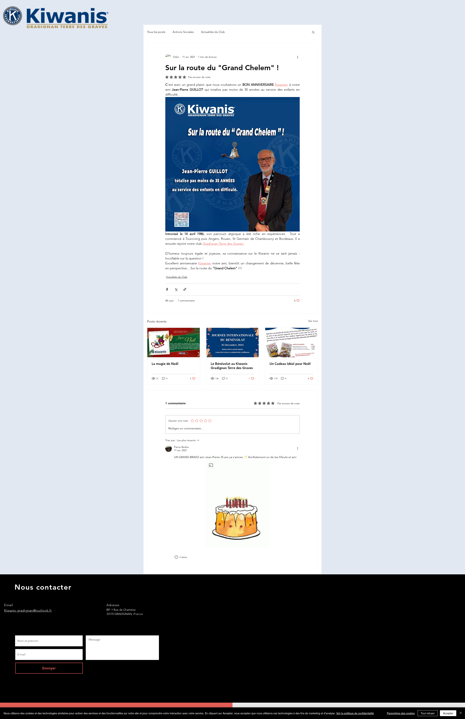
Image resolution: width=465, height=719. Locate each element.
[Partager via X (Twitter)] (176, 289)
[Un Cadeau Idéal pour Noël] (291, 342)
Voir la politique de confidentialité (355, 713)
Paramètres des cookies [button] (401, 713)
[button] (313, 32)
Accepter (448, 713)
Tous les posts (156, 32)
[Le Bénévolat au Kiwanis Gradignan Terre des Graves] (232, 342)
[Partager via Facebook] (167, 289)
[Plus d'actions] (297, 57)
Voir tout (313, 321)
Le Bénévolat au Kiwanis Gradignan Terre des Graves (232, 366)
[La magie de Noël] (173, 342)
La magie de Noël (165, 364)
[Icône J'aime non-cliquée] (176, 557)
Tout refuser (428, 713)
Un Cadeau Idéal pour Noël (290, 364)
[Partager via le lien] (185, 289)
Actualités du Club (213, 32)
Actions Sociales (183, 32)
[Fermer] (460, 713)
